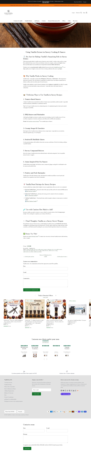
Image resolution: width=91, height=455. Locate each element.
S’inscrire (36, 393)
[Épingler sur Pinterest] (30, 246)
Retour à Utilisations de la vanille (45, 255)
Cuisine (44, 21)
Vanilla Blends (28, 21)
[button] (44, 359)
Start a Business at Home (10, 388)
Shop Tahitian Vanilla (31, 201)
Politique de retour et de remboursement (13, 401)
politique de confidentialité (10, 399)
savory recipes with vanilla (28, 250)
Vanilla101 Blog (7, 384)
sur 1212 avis (45, 342)
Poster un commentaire (31, 289)
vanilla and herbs (45, 250)
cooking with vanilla (29, 249)
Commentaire (26, 278)
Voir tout (45, 297)
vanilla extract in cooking (53, 250)
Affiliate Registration (9, 391)
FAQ (5, 395)
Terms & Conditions (8, 397)
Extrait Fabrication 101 (54, 21)
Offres (63, 21)
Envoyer (27, 448)
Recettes (75, 21)
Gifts (69, 21)
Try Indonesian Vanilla (32, 195)
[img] (45, 341)
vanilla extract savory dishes (28, 251)
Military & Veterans (8, 393)
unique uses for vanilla (37, 250)
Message (25, 434)
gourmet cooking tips (47, 249)
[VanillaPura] (8, 12)
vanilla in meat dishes (38, 251)
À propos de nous (8, 382)
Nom (24, 266)
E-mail (24, 272)
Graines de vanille (18, 21)
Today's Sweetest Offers (45, 295)
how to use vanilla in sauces (57, 249)
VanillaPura (9, 414)
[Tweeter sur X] (27, 246)
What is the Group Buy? (9, 386)
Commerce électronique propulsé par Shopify (20, 414)
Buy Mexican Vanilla (31, 191)
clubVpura (36, 21)
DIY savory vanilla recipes (38, 249)
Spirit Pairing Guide (33, 236)
